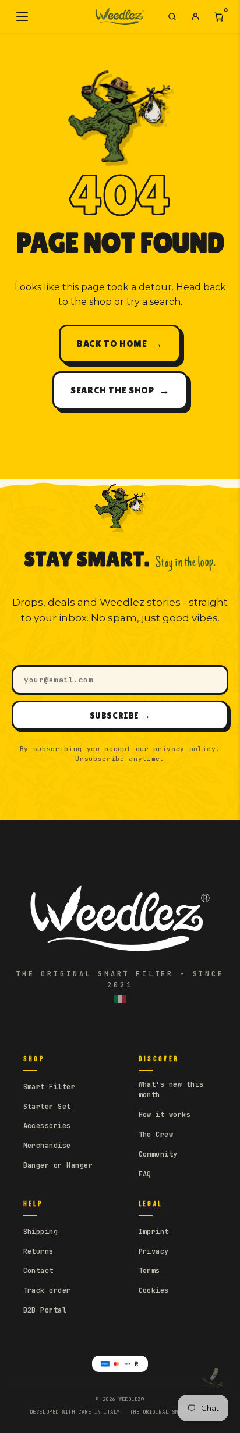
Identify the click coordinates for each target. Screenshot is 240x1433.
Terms (149, 1270)
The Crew (156, 1134)
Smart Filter (49, 1086)
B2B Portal (45, 1310)
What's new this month (171, 1090)
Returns (38, 1251)
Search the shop (120, 390)
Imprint (154, 1231)
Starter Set (47, 1106)
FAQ (145, 1174)
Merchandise (47, 1145)
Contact (38, 1270)
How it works (165, 1114)
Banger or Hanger (58, 1165)
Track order (47, 1290)
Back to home (120, 343)
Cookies (154, 1290)
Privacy (154, 1251)
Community (158, 1154)
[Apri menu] (22, 16)
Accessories (47, 1125)
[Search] (172, 16)
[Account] (195, 16)
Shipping (40, 1231)
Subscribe (120, 715)
